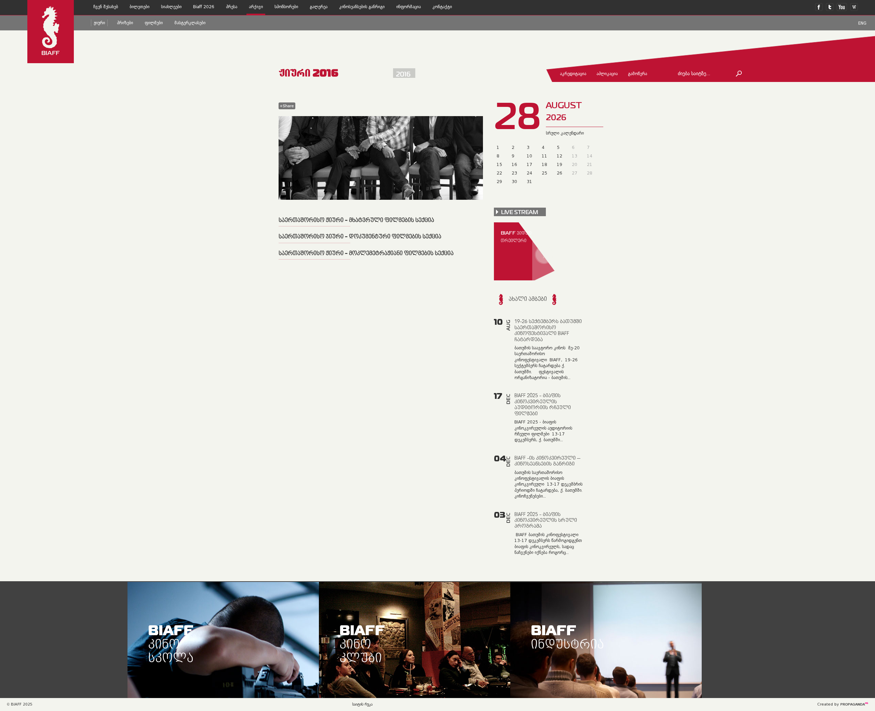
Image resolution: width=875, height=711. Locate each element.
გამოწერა (637, 73)
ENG (862, 23)
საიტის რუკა (362, 704)
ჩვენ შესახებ (105, 6)
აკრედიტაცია (573, 73)
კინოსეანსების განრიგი (362, 6)
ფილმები (154, 22)
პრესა (231, 6)
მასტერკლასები (189, 22)
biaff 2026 (203, 6)
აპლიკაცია (607, 73)
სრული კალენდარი (565, 133)
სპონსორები (286, 6)
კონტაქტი (442, 6)
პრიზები (125, 22)
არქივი (256, 6)
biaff (170, 643)
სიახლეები (171, 6)
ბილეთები (139, 6)
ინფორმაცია (408, 6)
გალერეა (318, 6)
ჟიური (99, 22)
